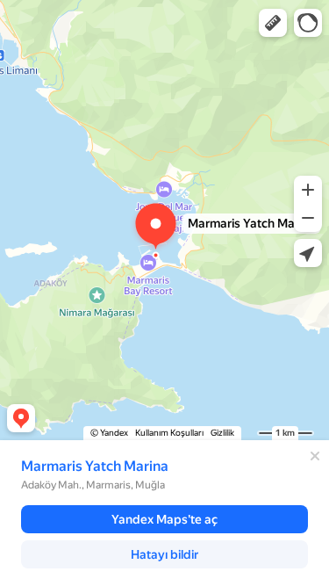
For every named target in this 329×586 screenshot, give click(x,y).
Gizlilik (222, 433)
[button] (273, 23)
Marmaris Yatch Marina (94, 466)
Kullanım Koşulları (169, 433)
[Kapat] (315, 456)
